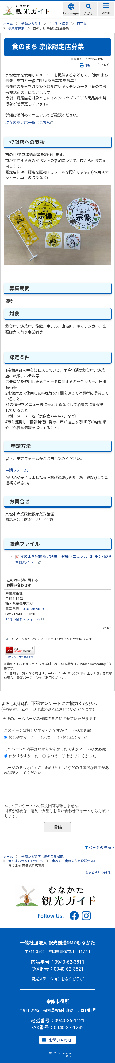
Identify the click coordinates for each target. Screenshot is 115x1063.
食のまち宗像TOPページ (25, 861)
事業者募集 (16, 28)
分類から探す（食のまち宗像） (43, 856)
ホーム (8, 24)
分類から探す (31, 24)
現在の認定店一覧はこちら (27, 122)
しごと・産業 (58, 24)
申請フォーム (16, 470)
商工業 (82, 24)
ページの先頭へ (102, 848)
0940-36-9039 (33, 609)
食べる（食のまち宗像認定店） (74, 861)
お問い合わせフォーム (23, 619)
